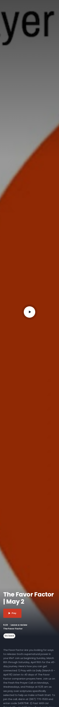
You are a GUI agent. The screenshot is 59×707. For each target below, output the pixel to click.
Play (14, 613)
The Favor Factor (13, 628)
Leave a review (19, 625)
